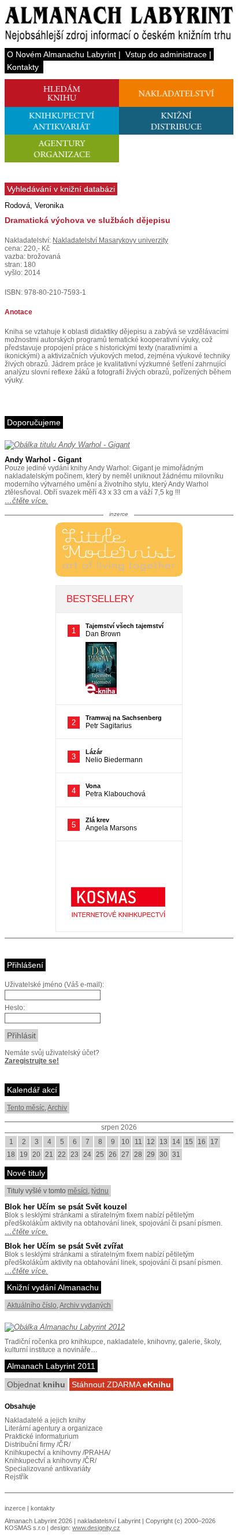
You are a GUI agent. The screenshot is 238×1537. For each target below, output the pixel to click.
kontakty (43, 1508)
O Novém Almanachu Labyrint (61, 54)
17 (214, 1142)
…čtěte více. (26, 500)
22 (62, 1154)
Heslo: (15, 1008)
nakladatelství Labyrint (108, 1520)
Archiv (57, 1108)
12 (151, 1142)
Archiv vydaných (85, 1305)
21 (49, 1154)
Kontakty (23, 67)
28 (138, 1154)
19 (24, 1154)
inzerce (15, 1508)
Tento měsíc (25, 1108)
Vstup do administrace (166, 54)
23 (74, 1154)
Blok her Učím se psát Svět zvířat (64, 1246)
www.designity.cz (96, 1527)
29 (151, 1154)
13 (163, 1142)
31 (176, 1154)
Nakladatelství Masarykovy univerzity (110, 240)
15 (189, 1142)
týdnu (100, 1191)
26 (113, 1154)
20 (36, 1154)
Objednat (36, 1384)
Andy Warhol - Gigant (43, 459)
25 (100, 1154)
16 (202, 1142)
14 (176, 1142)
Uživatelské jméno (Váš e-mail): (54, 985)
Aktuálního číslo (32, 1305)
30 (163, 1154)
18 (11, 1154)
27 (125, 1154)
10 (125, 1142)
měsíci (78, 1191)
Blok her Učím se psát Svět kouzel (66, 1206)
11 (138, 1142)
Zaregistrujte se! (32, 1061)
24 (87, 1154)
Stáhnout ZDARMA (121, 1384)
